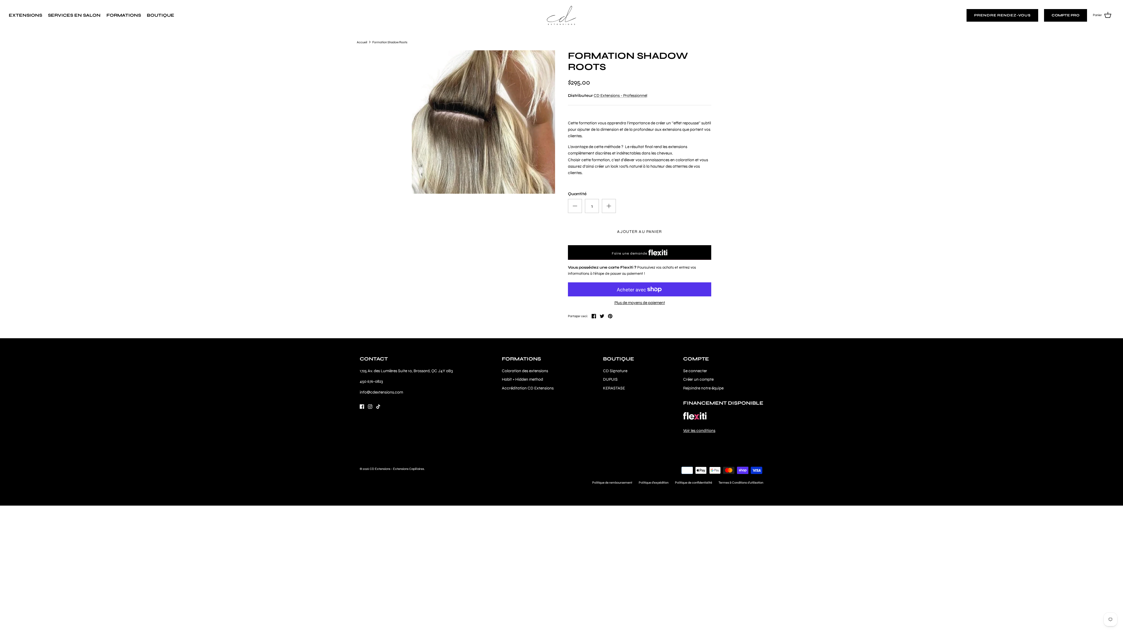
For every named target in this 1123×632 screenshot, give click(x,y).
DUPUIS (610, 379)
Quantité (577, 193)
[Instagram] (370, 406)
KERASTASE (614, 388)
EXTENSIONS (25, 15)
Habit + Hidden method (522, 379)
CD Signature (615, 370)
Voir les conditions (699, 430)
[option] (483, 122)
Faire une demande (630, 253)
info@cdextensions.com (381, 392)
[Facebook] (362, 406)
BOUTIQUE (160, 15)
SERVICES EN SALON (74, 15)
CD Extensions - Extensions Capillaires (397, 469)
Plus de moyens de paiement (639, 302)
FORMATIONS (123, 15)
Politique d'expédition (654, 483)
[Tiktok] (378, 406)
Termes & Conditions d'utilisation (741, 483)
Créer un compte (698, 379)
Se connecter (695, 370)
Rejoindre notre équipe (703, 388)
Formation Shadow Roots (389, 42)
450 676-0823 (371, 381)
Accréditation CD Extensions (528, 388)
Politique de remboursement (612, 483)
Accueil (362, 42)
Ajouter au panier (639, 231)
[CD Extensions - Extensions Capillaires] (561, 15)
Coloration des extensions (525, 370)
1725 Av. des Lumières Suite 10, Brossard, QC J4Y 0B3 (406, 370)
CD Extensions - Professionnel (620, 95)
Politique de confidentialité (693, 483)
